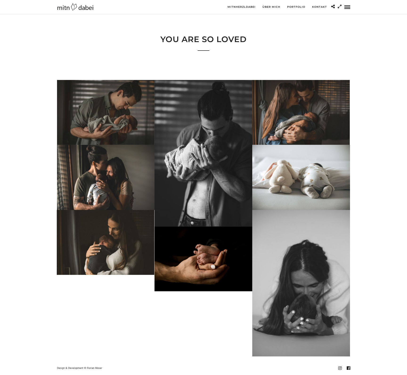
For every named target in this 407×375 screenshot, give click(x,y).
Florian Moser (94, 368)
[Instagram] (340, 368)
